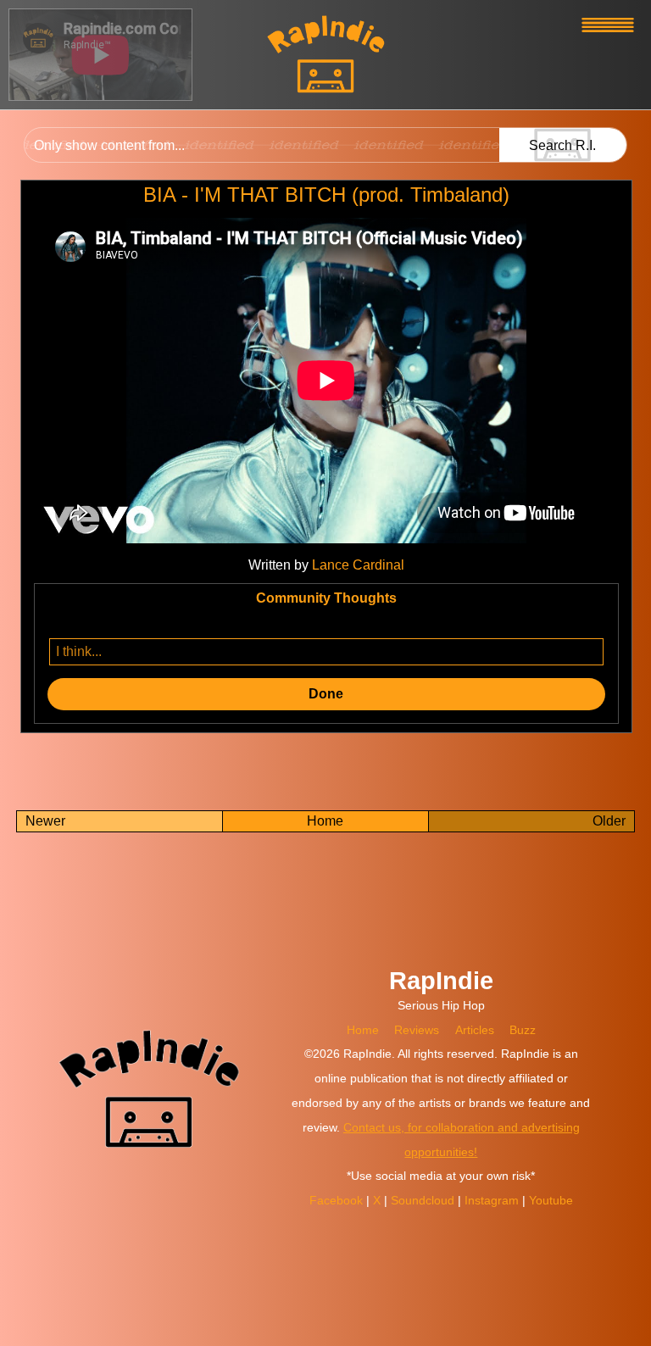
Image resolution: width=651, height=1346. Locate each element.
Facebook (337, 1200)
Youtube (551, 1200)
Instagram (493, 1200)
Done (326, 694)
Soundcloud (424, 1200)
